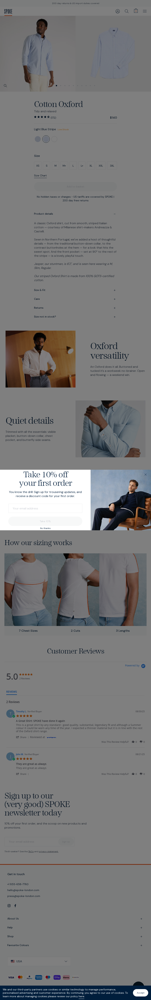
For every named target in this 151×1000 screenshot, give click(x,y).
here (81, 996)
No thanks (45, 528)
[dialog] (75, 500)
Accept (140, 992)
